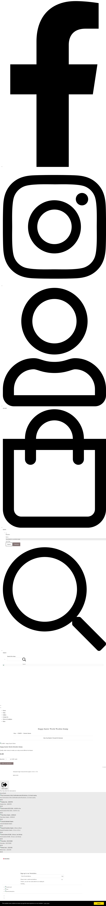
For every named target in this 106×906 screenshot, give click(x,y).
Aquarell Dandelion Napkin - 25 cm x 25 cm (10, 830)
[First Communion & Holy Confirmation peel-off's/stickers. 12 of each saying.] (18, 795)
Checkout (16, 544)
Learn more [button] (46, 903)
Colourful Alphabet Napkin (6, 823)
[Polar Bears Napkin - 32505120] (8, 815)
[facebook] (54, 166)
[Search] (24, 659)
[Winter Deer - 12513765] (6, 847)
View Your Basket (47, 738)
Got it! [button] (98, 903)
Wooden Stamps (27, 733)
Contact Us (5, 717)
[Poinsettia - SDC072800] (6, 841)
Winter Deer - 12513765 (5, 849)
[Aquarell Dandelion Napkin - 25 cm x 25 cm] (11, 828)
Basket (9, 544)
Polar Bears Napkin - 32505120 (7, 817)
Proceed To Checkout (58, 738)
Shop (4, 712)
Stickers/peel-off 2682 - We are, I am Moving (10, 836)
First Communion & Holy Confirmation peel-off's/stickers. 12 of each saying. (18, 797)
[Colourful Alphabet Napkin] (6, 821)
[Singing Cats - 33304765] (6, 802)
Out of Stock (3, 793)
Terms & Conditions (7, 719)
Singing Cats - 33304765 (6, 804)
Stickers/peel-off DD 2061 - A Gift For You (10, 810)
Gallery (4, 714)
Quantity (2, 759)
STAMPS (20, 733)
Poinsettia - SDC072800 (5, 843)
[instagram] (54, 285)
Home (4, 710)
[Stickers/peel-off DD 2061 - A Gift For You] (10, 808)
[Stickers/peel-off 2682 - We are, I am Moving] (11, 834)
